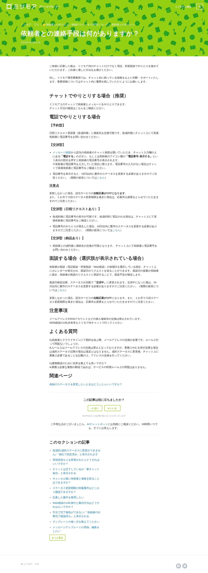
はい (96, 408)
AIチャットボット (97, 424)
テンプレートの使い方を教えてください (76, 521)
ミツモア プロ (30, 24)
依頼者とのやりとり (123, 24)
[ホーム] (21, 6)
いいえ (113, 408)
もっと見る (57, 537)
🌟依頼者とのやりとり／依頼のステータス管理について (75, 24)
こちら (101, 177)
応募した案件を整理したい (68, 497)
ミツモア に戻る (183, 6)
